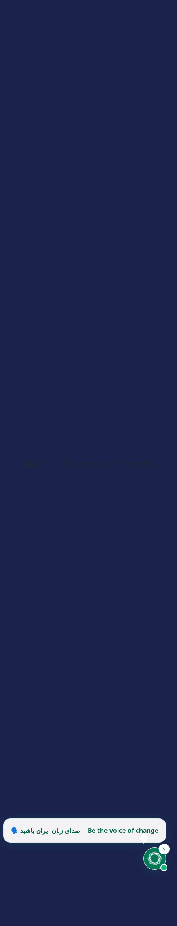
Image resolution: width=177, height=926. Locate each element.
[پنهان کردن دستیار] (164, 849)
